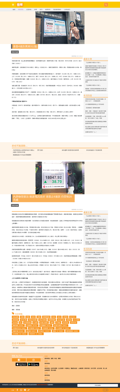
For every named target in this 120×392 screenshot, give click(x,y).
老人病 (105, 368)
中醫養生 (67, 368)
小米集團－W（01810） (63, 328)
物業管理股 (52, 320)
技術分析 (73, 322)
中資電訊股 (28, 322)
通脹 (39, 317)
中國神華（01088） (48, 328)
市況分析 (65, 322)
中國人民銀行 (44, 322)
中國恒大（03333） (45, 331)
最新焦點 (47, 358)
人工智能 (76, 320)
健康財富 (47, 9)
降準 (52, 322)
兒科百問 (93, 368)
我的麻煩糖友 (57, 9)
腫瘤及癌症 (74, 368)
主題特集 (28, 9)
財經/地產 (15, 52)
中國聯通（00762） (46, 325)
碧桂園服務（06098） (73, 331)
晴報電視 (20, 9)
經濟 (33, 317)
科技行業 (23, 320)
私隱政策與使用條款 (42, 384)
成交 (59, 317)
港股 (22, 317)
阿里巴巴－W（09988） (36, 334)
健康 (14, 9)
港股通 (66, 317)
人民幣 (36, 322)
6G (21, 322)
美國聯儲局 (47, 317)
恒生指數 (15, 317)
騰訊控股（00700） (18, 325)
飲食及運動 (54, 368)
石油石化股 (61, 320)
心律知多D (67, 9)
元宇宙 (15, 322)
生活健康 (61, 368)
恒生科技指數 (33, 320)
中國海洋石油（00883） (19, 328)
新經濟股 (15, 320)
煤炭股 (69, 320)
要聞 (52, 358)
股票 (28, 317)
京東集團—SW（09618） (20, 334)
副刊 (41, 9)
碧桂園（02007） (31, 331)
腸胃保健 (87, 368)
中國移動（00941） (34, 328)
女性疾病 (99, 368)
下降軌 (58, 322)
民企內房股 (43, 320)
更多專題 (53, 370)
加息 (54, 317)
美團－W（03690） (58, 331)
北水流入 (73, 317)
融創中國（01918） (18, 331)
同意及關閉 (97, 385)
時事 (35, 9)
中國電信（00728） (32, 325)
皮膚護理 (47, 370)
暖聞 (59, 358)
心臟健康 (80, 368)
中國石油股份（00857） (61, 325)
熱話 (55, 358)
